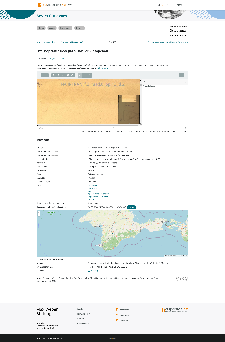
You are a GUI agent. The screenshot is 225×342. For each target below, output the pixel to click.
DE (159, 5)
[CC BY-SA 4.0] (181, 278)
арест (91, 191)
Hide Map (131, 207)
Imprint (80, 309)
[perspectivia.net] (170, 310)
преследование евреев (98, 194)
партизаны (93, 188)
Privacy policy (83, 314)
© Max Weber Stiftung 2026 (49, 338)
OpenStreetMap (171, 256)
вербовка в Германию (98, 196)
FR (167, 5)
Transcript (94, 270)
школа (91, 199)
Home (41, 28)
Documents (65, 28)
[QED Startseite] (54, 5)
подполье (92, 185)
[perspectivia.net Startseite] (39, 5)
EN (163, 5)
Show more (103, 68)
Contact (79, 28)
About (52, 28)
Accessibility (83, 323)
